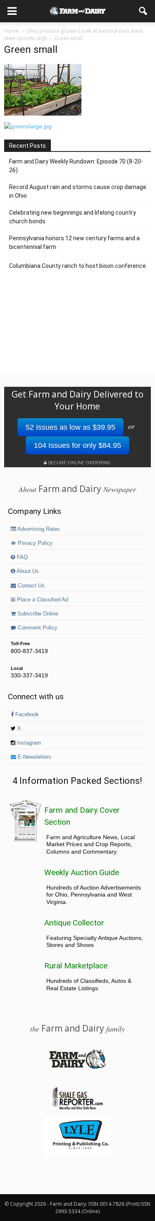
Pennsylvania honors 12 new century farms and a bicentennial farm (74, 242)
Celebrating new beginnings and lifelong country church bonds (72, 217)
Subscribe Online (37, 614)
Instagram (28, 743)
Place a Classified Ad (41, 600)
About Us (27, 571)
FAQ (21, 557)
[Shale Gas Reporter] (77, 1108)
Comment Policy (36, 628)
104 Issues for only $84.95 (77, 445)
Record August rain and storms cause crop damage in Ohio (77, 191)
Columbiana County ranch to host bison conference (77, 266)
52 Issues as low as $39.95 (70, 427)
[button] (143, 11)
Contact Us (30, 586)
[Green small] (42, 113)
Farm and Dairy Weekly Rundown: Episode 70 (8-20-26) (76, 165)
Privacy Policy (34, 543)
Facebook (26, 714)
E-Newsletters (33, 757)
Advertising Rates (38, 529)
